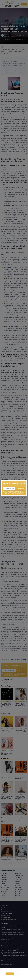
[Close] (24, 482)
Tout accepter (10, 973)
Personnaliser (19, 973)
